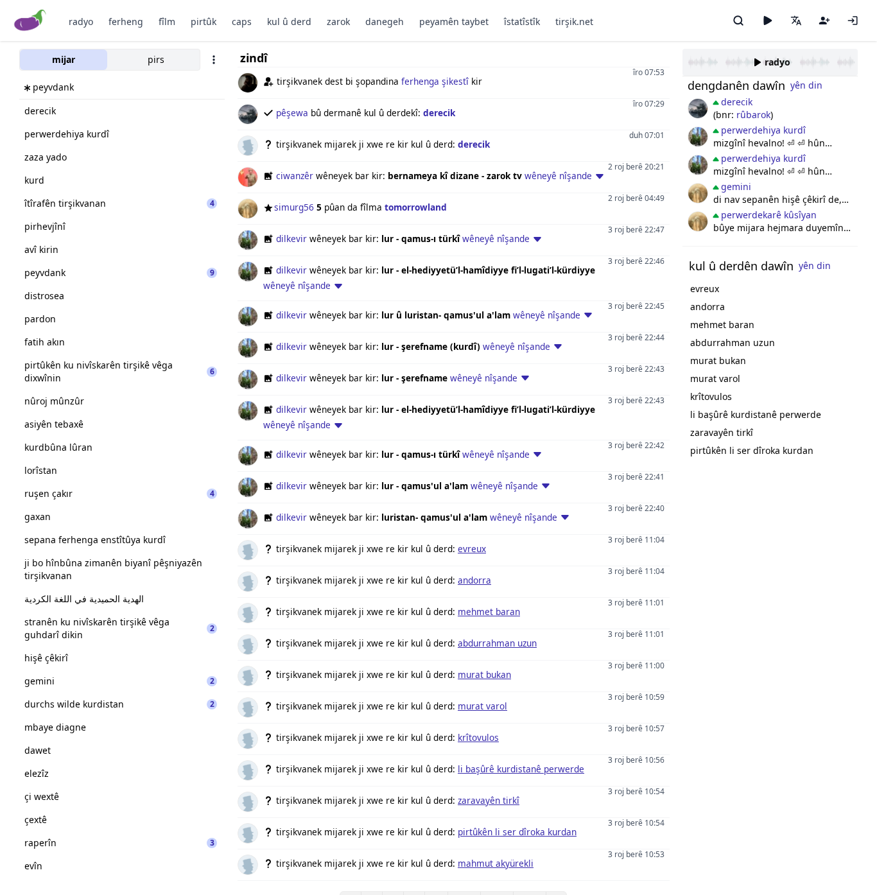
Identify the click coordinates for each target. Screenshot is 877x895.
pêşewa (292, 113)
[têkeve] (852, 20)
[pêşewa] (698, 108)
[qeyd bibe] (824, 20)
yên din (806, 85)
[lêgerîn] (738, 20)
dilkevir (291, 238)
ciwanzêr (294, 175)
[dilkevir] (698, 136)
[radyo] (767, 20)
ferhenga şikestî (435, 81)
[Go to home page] (30, 21)
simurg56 (294, 207)
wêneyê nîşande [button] (558, 175)
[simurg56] (698, 193)
